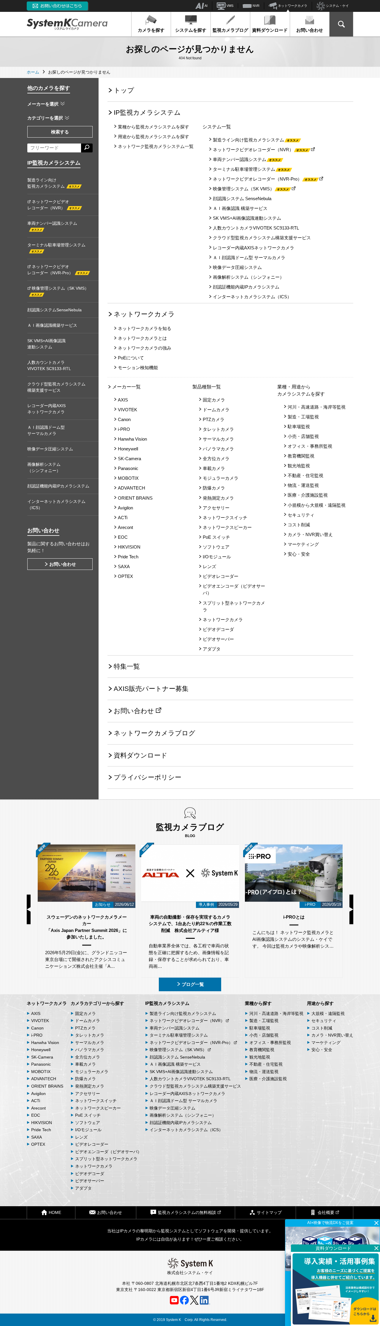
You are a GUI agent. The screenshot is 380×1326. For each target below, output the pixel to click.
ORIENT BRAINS (135, 498)
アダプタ (212, 648)
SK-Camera (129, 458)
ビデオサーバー (218, 639)
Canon (124, 419)
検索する (60, 131)
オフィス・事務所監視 (310, 446)
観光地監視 (299, 465)
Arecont (125, 527)
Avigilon (125, 507)
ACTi (122, 517)
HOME (55, 1212)
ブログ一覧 (193, 984)
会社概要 (326, 1212)
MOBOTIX (128, 478)
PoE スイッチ (216, 537)
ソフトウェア (216, 546)
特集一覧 (127, 666)
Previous (29, 909)
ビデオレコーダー (220, 576)
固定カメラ (214, 399)
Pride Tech (128, 556)
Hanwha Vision (132, 439)
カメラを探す (151, 30)
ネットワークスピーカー (227, 527)
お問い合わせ (309, 30)
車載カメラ (214, 468)
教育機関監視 (301, 455)
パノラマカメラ (218, 448)
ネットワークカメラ (292, 5)
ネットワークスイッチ (225, 517)
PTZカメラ (213, 419)
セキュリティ (301, 514)
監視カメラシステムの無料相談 (187, 1212)
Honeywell (128, 448)
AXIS (123, 399)
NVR (255, 5)
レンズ (209, 566)
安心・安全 (299, 554)
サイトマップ (269, 1212)
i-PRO (124, 429)
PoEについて (131, 357)
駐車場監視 (299, 426)
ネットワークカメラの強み (144, 347)
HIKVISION (129, 546)
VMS (229, 5)
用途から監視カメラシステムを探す (153, 136)
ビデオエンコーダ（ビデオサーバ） (234, 589)
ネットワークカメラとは (142, 338)
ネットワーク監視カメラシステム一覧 (156, 146)
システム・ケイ (337, 5)
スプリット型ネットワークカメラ (234, 606)
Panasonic (128, 468)
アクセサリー (216, 507)
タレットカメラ (218, 429)
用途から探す (320, 1003)
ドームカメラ (216, 409)
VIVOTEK (127, 409)
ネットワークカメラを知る (144, 328)
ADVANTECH (131, 487)
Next (351, 909)
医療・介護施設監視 (308, 495)
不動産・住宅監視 (305, 475)
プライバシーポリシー (147, 777)
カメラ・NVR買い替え (310, 534)
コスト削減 (299, 524)
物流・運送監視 (303, 485)
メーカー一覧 (126, 386)
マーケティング (303, 544)
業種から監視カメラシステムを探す (153, 126)
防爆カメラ (214, 487)
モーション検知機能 (138, 367)
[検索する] (87, 148)
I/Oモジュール (217, 556)
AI (206, 5)
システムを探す (190, 30)
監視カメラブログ (230, 30)
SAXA (124, 566)
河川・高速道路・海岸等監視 (317, 406)
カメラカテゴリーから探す (97, 1003)
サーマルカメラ (218, 439)
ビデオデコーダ (218, 629)
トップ (124, 90)
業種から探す (258, 1003)
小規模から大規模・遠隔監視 (317, 505)
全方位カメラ (216, 458)
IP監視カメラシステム (147, 112)
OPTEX (125, 576)
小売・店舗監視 (303, 436)
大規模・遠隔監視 (328, 1013)
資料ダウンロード (270, 30)
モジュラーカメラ (220, 478)
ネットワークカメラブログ (154, 733)
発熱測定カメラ (218, 498)
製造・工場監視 (303, 416)
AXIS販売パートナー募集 (151, 688)
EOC (123, 537)
